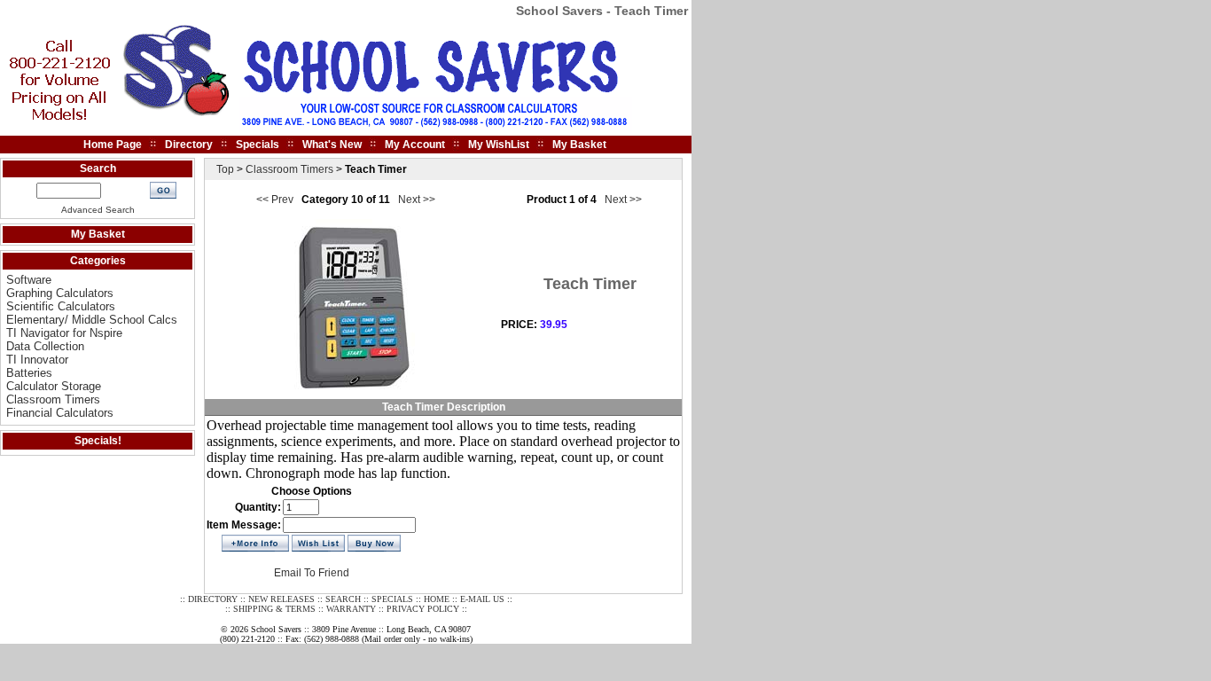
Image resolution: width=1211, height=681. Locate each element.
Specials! (97, 440)
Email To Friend (311, 573)
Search (98, 168)
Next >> (415, 199)
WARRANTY (351, 609)
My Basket (579, 144)
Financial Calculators (59, 412)
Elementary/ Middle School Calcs (91, 319)
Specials (257, 144)
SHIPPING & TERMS (274, 609)
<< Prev (276, 199)
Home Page (112, 144)
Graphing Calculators (59, 293)
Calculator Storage (53, 386)
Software (28, 279)
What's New (332, 144)
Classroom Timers (53, 399)
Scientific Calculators (60, 306)
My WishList (498, 144)
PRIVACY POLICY (423, 609)
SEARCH (343, 599)
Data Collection (45, 346)
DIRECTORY (213, 599)
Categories (98, 260)
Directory (189, 144)
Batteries (29, 373)
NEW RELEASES (281, 599)
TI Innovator (37, 359)
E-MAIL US (482, 599)
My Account (415, 144)
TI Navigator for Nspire (64, 333)
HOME (436, 599)
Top (225, 169)
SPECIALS (392, 599)
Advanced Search (98, 210)
